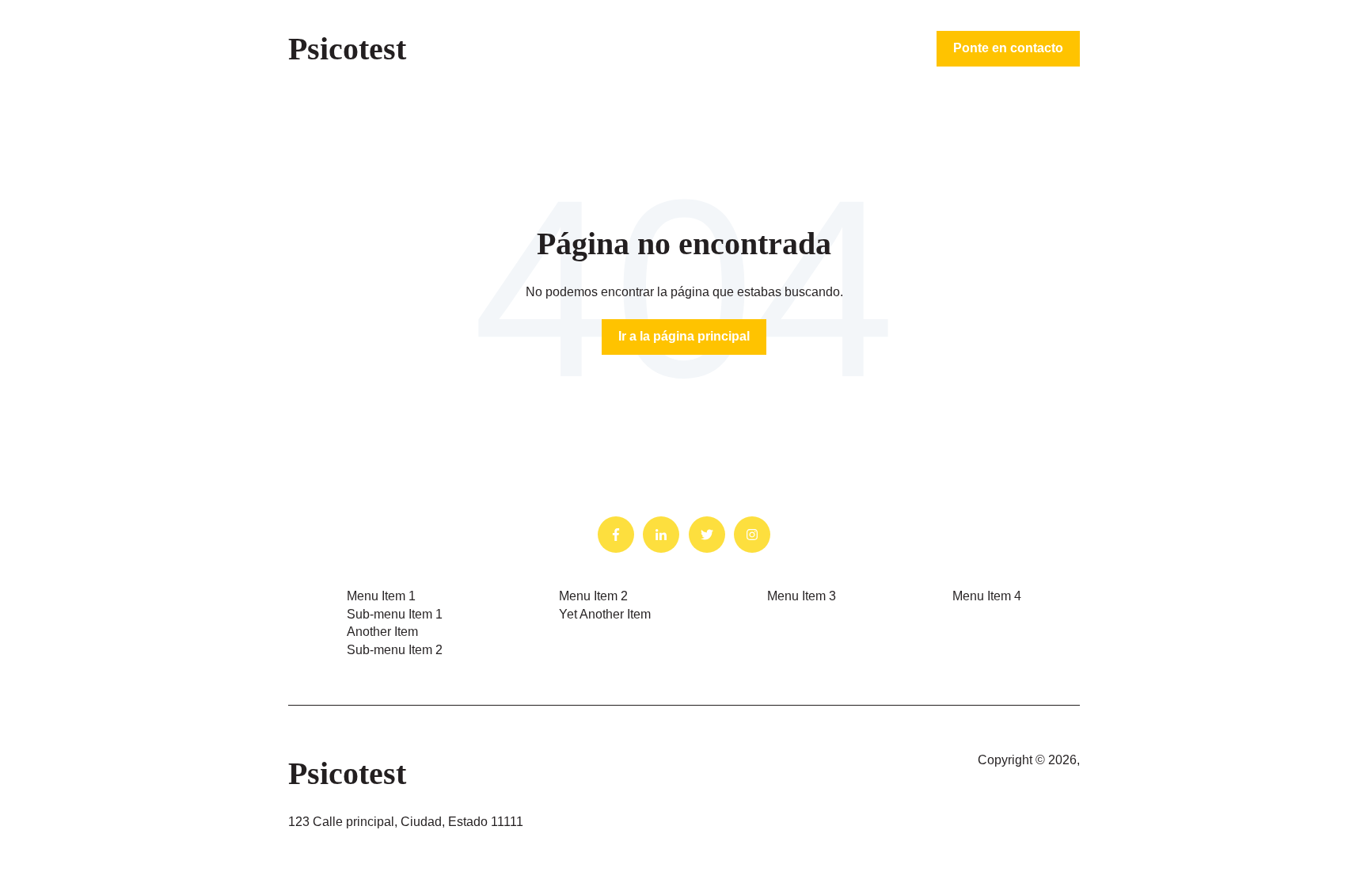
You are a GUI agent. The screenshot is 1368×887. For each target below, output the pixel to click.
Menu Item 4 (986, 596)
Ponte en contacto (1008, 48)
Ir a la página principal (684, 336)
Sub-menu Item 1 (395, 614)
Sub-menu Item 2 (395, 650)
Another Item (382, 631)
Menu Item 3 (801, 596)
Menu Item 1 (381, 596)
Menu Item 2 (593, 596)
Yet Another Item (605, 614)
